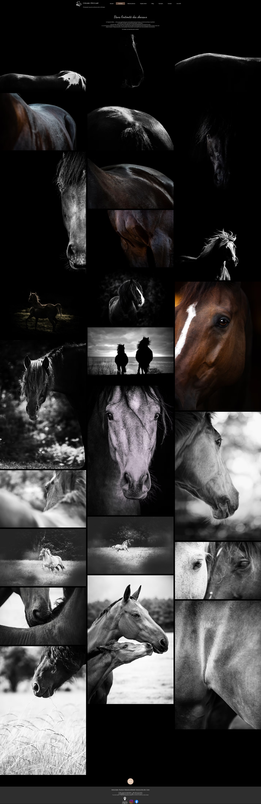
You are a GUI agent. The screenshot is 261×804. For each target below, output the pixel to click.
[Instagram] (131, 801)
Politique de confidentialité (129, 789)
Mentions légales (115, 789)
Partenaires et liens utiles (141, 789)
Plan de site (121, 789)
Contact (148, 789)
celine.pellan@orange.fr (138, 793)
